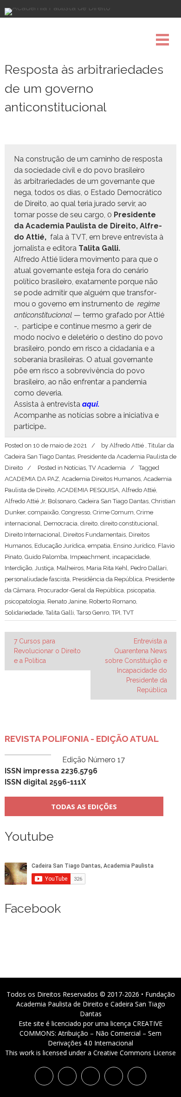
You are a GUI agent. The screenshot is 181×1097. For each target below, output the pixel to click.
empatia (99, 545)
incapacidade (130, 556)
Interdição (18, 568)
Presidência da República (107, 579)
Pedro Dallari (148, 568)
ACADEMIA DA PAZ (32, 478)
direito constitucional (128, 523)
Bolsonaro (62, 501)
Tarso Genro (93, 612)
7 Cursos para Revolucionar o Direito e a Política (47, 650)
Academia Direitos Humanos (101, 478)
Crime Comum (113, 512)
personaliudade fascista (37, 579)
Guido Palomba (46, 556)
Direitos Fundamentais (94, 534)
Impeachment (90, 556)
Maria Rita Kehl (107, 568)
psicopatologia (25, 601)
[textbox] (90, 282)
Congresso (75, 512)
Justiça (44, 568)
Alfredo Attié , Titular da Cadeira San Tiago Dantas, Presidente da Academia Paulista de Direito (90, 456)
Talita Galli (59, 612)
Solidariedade (24, 612)
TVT (128, 612)
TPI (116, 612)
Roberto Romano (112, 601)
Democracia (61, 523)
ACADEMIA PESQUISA (88, 490)
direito (88, 523)
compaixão (43, 512)
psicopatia (141, 590)
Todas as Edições (84, 806)
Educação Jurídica (59, 545)
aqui (90, 404)
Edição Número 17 (65, 770)
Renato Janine (66, 601)
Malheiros (70, 568)
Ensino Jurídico (134, 545)
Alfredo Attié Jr (25, 501)
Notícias (75, 467)
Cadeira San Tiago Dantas (113, 501)
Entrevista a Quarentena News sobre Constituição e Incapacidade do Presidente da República (136, 665)
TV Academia (107, 467)
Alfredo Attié (139, 490)
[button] (90, 421)
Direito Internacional (32, 534)
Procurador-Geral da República (81, 590)
